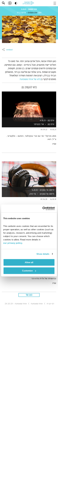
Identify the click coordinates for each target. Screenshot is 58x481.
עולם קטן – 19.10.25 (47, 120)
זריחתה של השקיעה (47, 194)
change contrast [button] (16, 3)
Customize (27, 270)
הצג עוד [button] (29, 295)
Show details (42, 254)
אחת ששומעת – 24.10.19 (29, 9)
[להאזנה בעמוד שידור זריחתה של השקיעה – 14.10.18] (29, 174)
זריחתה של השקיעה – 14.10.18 (43, 190)
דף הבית (50, 303)
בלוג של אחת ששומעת (30, 79)
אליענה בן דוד (21, 13)
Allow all (29, 262)
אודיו (54, 144)
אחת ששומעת (32, 13)
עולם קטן (51, 124)
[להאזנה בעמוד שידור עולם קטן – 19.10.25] (29, 105)
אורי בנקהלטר (38, 124)
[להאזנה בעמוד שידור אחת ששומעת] (29, 29)
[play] (10, 3)
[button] (54, 3)
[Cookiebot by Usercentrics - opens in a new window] (42, 208)
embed (9, 50)
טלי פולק (32, 194)
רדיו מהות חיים (29, 3)
